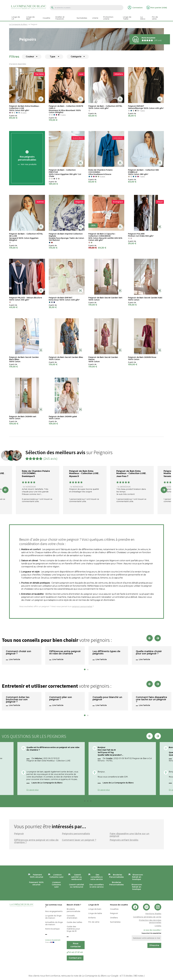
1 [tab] (85, 670)
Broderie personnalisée (73, 910)
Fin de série (93, 922)
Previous (5, 490)
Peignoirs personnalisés (76, 833)
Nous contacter (75, 945)
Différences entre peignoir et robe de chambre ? (36, 841)
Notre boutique (52, 929)
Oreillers (114, 918)
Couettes (114, 909)
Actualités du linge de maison (54, 923)
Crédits (158, 926)
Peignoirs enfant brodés (124, 840)
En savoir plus (32, 790)
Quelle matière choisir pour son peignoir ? (149, 652)
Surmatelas (115, 922)
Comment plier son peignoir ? (60, 698)
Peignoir (19, 833)
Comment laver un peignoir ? (79, 840)
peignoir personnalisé (82, 606)
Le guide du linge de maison (53, 917)
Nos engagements (54, 911)
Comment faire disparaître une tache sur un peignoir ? (151, 699)
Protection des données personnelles (150, 921)
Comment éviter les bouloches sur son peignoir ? (17, 699)
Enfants (92, 918)
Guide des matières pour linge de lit (73, 928)
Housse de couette (119, 905)
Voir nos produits (28, 164)
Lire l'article (14, 659)
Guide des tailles (74, 922)
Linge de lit (93, 905)
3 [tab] (88, 801)
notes (139, 976)
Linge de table (95, 913)
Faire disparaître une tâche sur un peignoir (129, 834)
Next (164, 490)
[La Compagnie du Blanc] (28, 7)
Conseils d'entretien (72, 917)
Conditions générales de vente (147, 917)
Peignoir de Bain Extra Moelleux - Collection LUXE (83, 472)
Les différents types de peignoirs (106, 652)
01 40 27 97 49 (76, 952)
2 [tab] (88, 670)
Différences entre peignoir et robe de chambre (65, 652)
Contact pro (75, 958)
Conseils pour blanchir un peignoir (107, 698)
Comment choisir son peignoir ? (18, 652)
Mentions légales (153, 913)
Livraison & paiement (52, 941)
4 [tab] (91, 801)
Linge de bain (94, 909)
